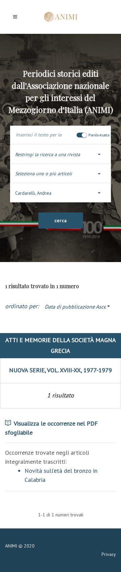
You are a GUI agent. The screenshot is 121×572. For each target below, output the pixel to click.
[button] (60, 154)
